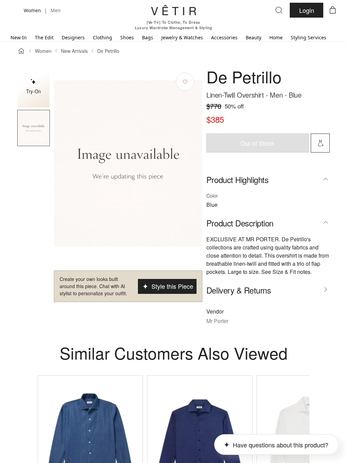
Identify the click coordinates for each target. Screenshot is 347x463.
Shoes (127, 37)
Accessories (224, 37)
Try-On (33, 91)
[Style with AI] (320, 143)
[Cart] (333, 10)
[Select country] (14, 10)
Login (306, 10)
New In (19, 37)
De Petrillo (108, 50)
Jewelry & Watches (182, 37)
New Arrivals (74, 50)
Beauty (253, 37)
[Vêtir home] (173, 11)
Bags (147, 37)
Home (276, 37)
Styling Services (308, 37)
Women (43, 50)
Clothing (102, 37)
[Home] (21, 51)
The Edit (44, 37)
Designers (73, 37)
